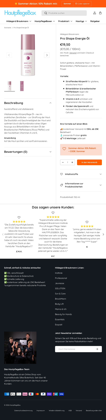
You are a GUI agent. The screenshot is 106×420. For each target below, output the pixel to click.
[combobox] (64, 13)
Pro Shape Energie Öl (21, 28)
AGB (70, 410)
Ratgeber (95, 21)
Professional (61, 278)
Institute (58, 273)
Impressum (41, 410)
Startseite (7, 28)
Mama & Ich (60, 309)
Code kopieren (84, 3)
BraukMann (60, 298)
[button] (100, 13)
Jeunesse (59, 283)
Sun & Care (60, 293)
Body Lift (59, 304)
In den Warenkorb (89, 162)
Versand (73, 53)
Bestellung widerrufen (94, 410)
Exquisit (58, 324)
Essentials (60, 319)
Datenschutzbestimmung (23, 410)
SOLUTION (60, 288)
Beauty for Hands (63, 314)
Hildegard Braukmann (69, 34)
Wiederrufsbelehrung (56, 410)
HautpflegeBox (15, 405)
